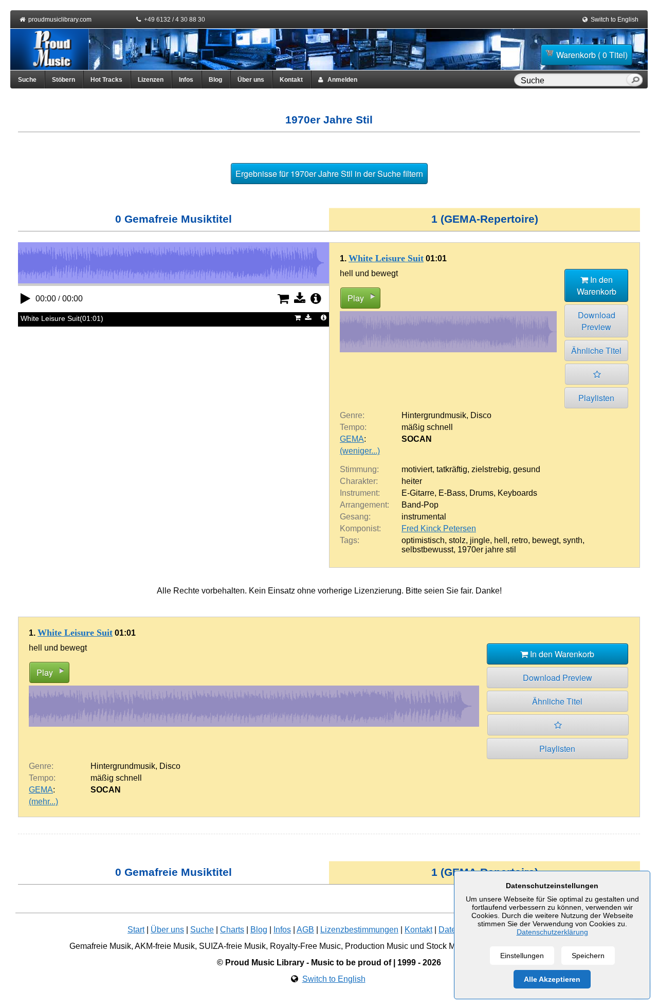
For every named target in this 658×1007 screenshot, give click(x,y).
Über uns (250, 79)
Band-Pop (419, 504)
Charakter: (359, 481)
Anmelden (340, 79)
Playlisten (596, 398)
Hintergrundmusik (433, 415)
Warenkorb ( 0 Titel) (592, 55)
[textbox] (572, 80)
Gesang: (355, 516)
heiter (411, 481)
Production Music (376, 946)
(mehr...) (43, 801)
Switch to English (614, 19)
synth (572, 540)
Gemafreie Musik (100, 946)
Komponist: (360, 528)
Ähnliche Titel (596, 350)
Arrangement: (364, 504)
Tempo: (353, 427)
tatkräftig (451, 469)
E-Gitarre (417, 493)
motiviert (416, 469)
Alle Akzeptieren (552, 979)
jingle (480, 540)
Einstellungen (522, 955)
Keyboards (517, 493)
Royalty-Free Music (305, 946)
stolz (457, 540)
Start (135, 929)
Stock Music (448, 946)
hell (500, 540)
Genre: (352, 415)
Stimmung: (359, 469)
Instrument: (360, 493)
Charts (232, 929)
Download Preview (596, 321)
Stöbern (63, 79)
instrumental (423, 516)
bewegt (545, 540)
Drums (481, 493)
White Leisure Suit (386, 258)
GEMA (352, 439)
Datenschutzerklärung (552, 932)
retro (519, 540)
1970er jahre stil (487, 549)
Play (356, 298)
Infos (186, 79)
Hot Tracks (106, 79)
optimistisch (423, 540)
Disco (480, 415)
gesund (526, 469)
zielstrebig (490, 469)
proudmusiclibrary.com (60, 19)
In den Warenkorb (596, 285)
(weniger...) (360, 450)
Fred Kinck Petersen (438, 528)
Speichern (588, 955)
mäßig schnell (427, 427)
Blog (215, 79)
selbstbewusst (427, 549)
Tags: (349, 540)
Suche (27, 79)
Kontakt (291, 79)
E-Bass (451, 493)
